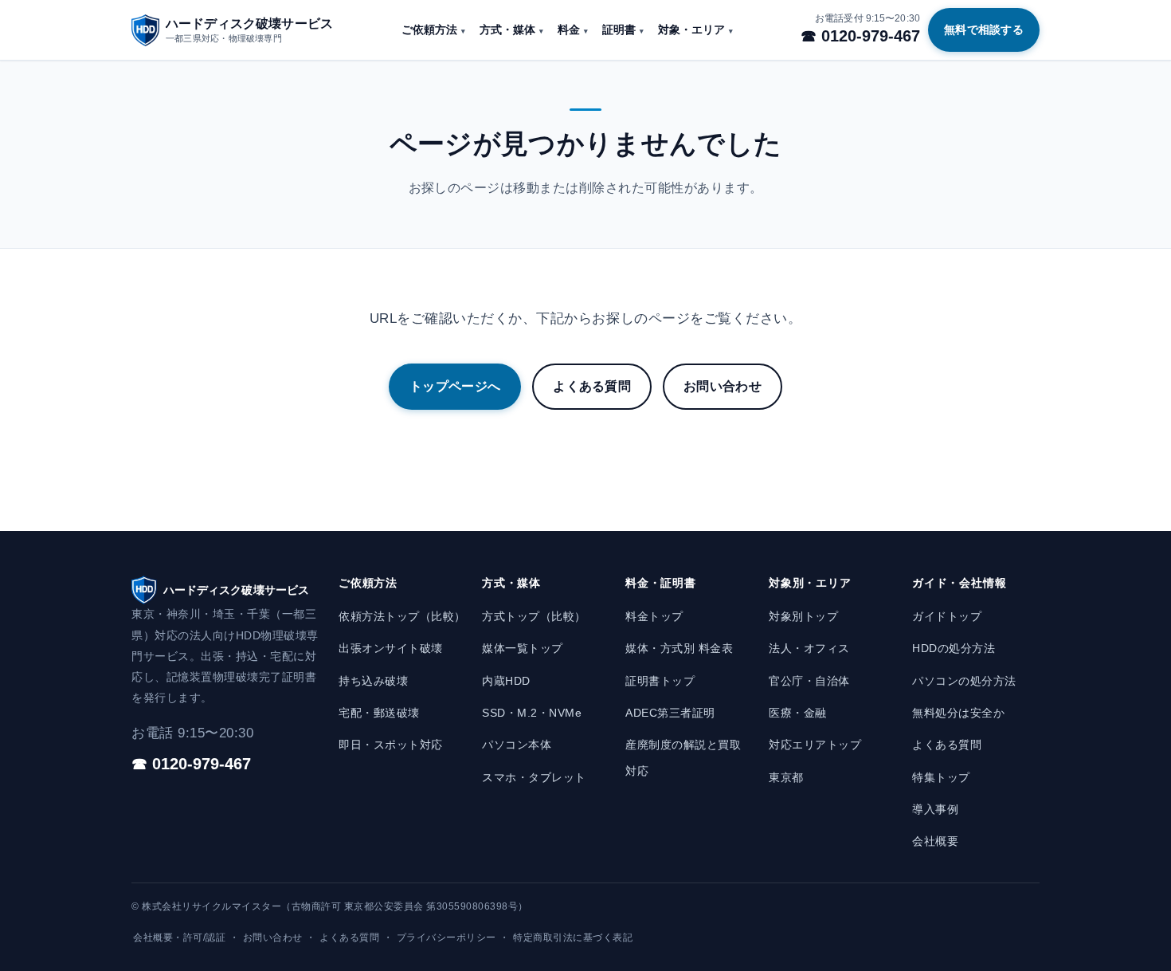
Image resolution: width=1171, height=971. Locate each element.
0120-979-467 (870, 36)
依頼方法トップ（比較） (402, 616)
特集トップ (941, 777)
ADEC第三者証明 (670, 712)
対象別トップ (803, 616)
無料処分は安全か (958, 712)
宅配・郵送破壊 (379, 712)
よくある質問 (592, 386)
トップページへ (454, 386)
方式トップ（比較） (534, 616)
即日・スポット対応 (391, 744)
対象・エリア (691, 30)
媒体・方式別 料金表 (679, 648)
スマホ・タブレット (534, 777)
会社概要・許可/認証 (179, 937)
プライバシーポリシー (446, 937)
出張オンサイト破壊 (391, 648)
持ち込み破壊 (373, 680)
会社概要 (935, 841)
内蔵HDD (506, 680)
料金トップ (654, 616)
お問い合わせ (722, 386)
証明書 (619, 30)
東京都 (786, 777)
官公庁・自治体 (809, 680)
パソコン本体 (516, 744)
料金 (569, 30)
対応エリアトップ (815, 744)
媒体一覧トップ (522, 648)
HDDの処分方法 (953, 648)
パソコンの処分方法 (964, 680)
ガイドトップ (946, 616)
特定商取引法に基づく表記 (572, 937)
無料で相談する (984, 29)
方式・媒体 (507, 30)
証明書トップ (660, 680)
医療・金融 (798, 712)
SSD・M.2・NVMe (532, 712)
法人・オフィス (809, 648)
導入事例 (935, 809)
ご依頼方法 (429, 30)
